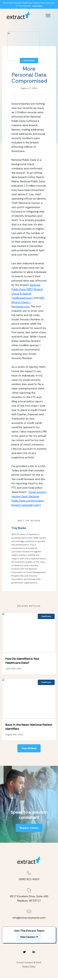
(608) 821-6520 (29, 879)
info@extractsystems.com (29, 917)
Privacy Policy (29, 966)
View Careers (27, 937)
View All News (29, 748)
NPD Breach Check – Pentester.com (27, 302)
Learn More (37, 6)
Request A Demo (29, 827)
